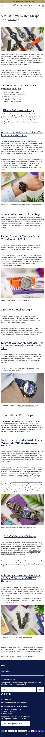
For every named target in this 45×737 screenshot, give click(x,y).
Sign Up (40, 690)
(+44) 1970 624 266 (9, 711)
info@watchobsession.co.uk (12, 709)
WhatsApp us (7, 713)
